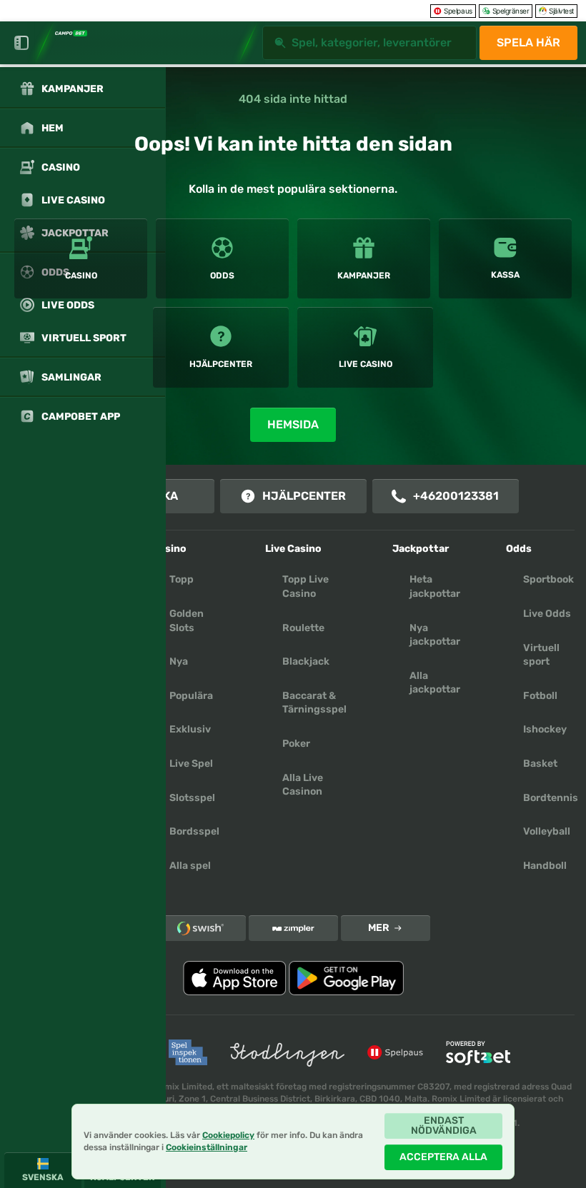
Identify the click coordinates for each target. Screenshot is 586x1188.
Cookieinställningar (206, 1147)
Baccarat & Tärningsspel (314, 703)
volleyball (546, 831)
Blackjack (305, 661)
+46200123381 (456, 496)
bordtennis (550, 798)
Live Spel (191, 763)
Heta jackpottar (434, 586)
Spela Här (528, 42)
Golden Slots (186, 621)
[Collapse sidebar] (21, 42)
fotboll (540, 696)
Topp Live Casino (305, 586)
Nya (178, 661)
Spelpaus (458, 10)
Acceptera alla (443, 1157)
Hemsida (293, 424)
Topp (181, 579)
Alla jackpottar (434, 683)
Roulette (303, 628)
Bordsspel (194, 831)
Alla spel (190, 866)
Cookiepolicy (228, 1135)
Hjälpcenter (304, 496)
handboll (545, 866)
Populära (191, 696)
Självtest (561, 10)
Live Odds (547, 614)
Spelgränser (511, 10)
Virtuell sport (541, 655)
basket (540, 763)
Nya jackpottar (434, 635)
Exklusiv (190, 729)
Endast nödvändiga (444, 1125)
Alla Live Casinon (302, 785)
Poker (296, 744)
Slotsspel (192, 798)
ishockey (545, 729)
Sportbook (548, 579)
